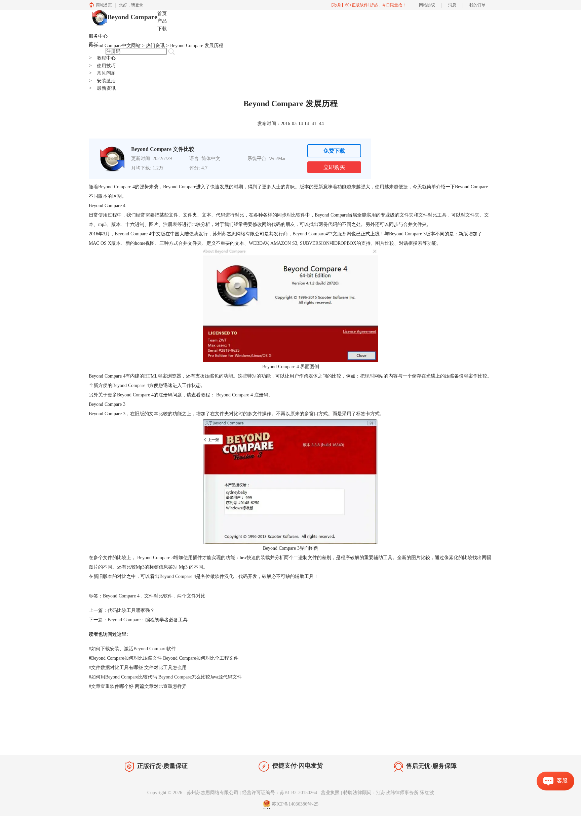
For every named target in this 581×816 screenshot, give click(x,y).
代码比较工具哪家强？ (131, 610)
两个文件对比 (191, 595)
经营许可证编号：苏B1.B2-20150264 (279, 792)
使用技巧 (102, 65)
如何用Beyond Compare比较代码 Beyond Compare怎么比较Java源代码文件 (165, 676)
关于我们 (445, 740)
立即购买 (334, 167)
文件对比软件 (158, 595)
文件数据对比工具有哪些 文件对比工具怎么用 (138, 667)
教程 (152, 739)
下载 (162, 28)
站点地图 (172, 739)
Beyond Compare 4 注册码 (241, 394)
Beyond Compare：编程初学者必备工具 (148, 619)
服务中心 (98, 36)
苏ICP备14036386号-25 (295, 804)
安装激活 (102, 80)
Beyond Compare (132, 17)
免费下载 (334, 151)
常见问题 (102, 73)
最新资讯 (102, 88)
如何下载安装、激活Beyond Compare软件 (132, 648)
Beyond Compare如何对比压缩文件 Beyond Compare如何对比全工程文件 (163, 658)
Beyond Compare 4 (116, 186)
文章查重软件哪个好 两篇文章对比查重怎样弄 (138, 686)
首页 (162, 13)
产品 (162, 21)
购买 (93, 43)
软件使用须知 (474, 740)
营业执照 (330, 792)
